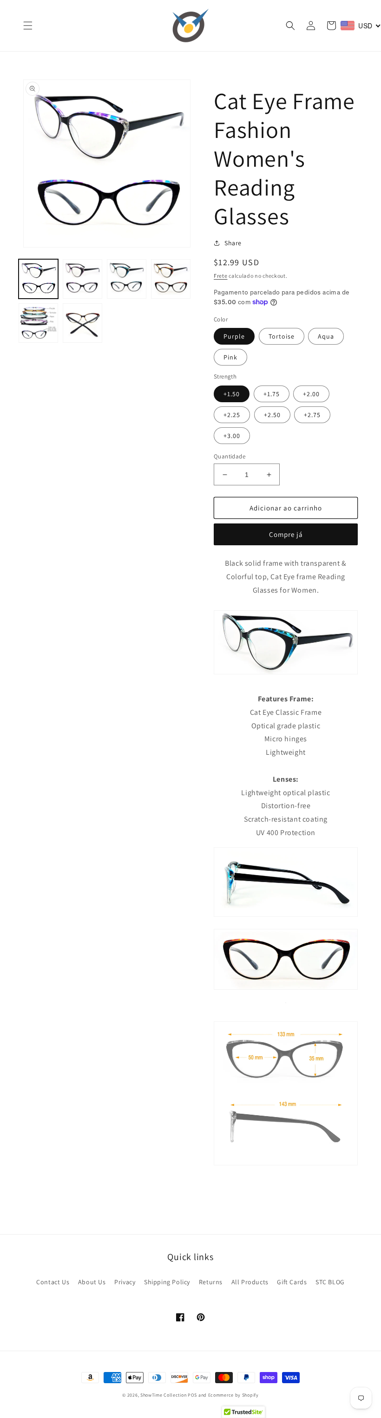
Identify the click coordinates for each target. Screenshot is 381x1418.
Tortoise (282, 336)
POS (192, 1395)
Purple (234, 336)
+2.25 (231, 415)
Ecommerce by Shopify (233, 1395)
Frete (221, 275)
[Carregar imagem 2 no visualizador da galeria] (82, 279)
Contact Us (52, 1282)
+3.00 (231, 435)
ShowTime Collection (163, 1395)
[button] (28, 25)
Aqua (326, 336)
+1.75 (271, 394)
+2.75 (312, 415)
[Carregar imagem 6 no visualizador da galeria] (82, 323)
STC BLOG (330, 1282)
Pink (230, 357)
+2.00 (311, 394)
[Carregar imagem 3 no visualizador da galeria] (126, 279)
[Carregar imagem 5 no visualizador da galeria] (38, 323)
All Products (250, 1282)
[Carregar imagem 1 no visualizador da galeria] (38, 279)
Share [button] (233, 243)
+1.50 (231, 394)
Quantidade (229, 456)
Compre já (286, 534)
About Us (92, 1282)
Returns (211, 1282)
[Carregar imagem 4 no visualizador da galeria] (170, 279)
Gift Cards (292, 1282)
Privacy (124, 1282)
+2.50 (272, 415)
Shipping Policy (167, 1282)
